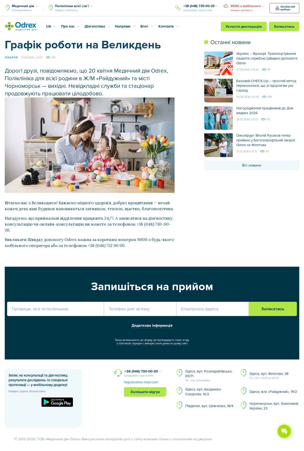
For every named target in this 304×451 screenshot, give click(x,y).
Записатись (284, 26)
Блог (144, 26)
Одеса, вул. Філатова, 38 (269, 376)
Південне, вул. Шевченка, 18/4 (209, 406)
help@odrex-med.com (141, 382)
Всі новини (251, 165)
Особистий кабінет (287, 8)
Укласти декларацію (244, 26)
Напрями (122, 26)
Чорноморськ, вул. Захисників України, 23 (273, 405)
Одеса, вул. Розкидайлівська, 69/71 (208, 375)
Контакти (166, 26)
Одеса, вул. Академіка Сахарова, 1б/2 (203, 391)
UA (48, 26)
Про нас (68, 26)
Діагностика (95, 26)
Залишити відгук (145, 392)
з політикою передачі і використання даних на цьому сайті (152, 343)
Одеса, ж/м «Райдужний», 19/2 (273, 392)
